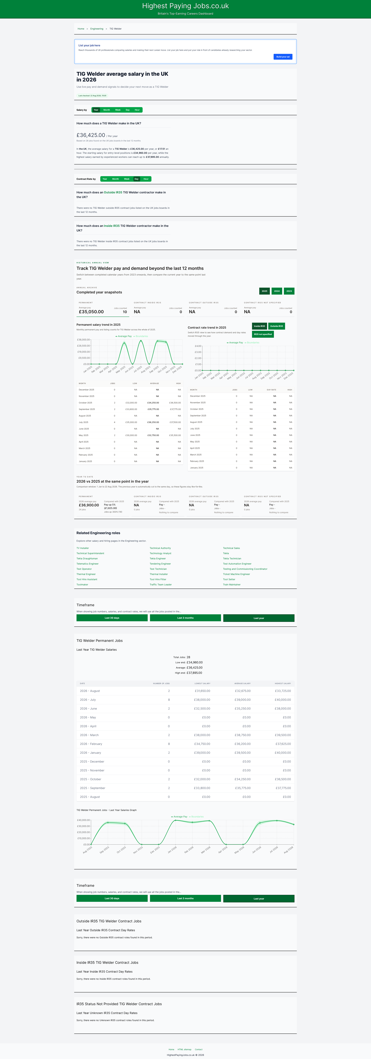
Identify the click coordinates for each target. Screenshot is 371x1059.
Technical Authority (160, 548)
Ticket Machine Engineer (236, 574)
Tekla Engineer (158, 558)
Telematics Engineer (88, 563)
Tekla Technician (232, 558)
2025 (264, 291)
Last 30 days (112, 617)
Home (81, 28)
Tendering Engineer (160, 563)
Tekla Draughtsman (87, 558)
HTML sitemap (184, 1049)
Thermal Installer (159, 574)
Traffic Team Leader (161, 584)
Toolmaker (82, 584)
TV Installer (83, 548)
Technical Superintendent (90, 553)
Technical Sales (231, 548)
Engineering (96, 28)
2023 (289, 291)
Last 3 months (185, 617)
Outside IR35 (276, 326)
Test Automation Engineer (237, 563)
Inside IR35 (259, 326)
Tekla (226, 553)
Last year (259, 618)
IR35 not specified (263, 334)
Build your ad (283, 56)
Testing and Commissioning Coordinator (245, 568)
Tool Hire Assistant (87, 579)
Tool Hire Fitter (158, 579)
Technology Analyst (160, 553)
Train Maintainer (232, 584)
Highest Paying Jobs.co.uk (185, 5)
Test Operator (84, 568)
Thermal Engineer (86, 574)
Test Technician (158, 568)
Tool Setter (229, 579)
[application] (130, 355)
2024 (277, 291)
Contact (198, 1049)
